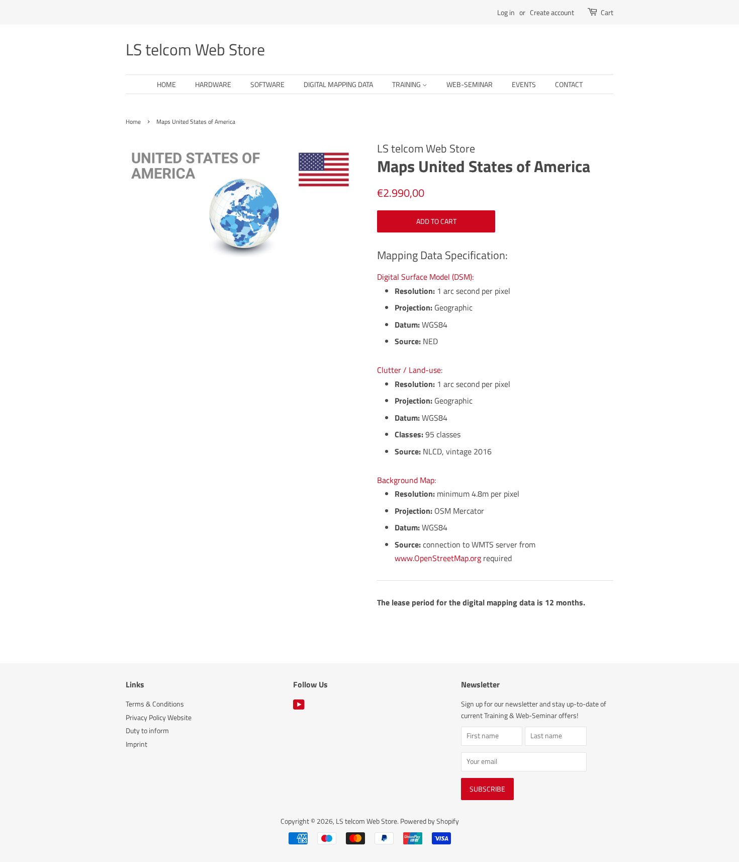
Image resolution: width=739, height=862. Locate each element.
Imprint (136, 744)
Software (267, 84)
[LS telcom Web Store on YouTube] (299, 706)
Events (524, 84)
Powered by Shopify (429, 821)
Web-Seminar (469, 84)
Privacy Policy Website (159, 718)
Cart (607, 12)
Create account (552, 12)
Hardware (213, 84)
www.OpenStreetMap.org (438, 558)
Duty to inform (147, 731)
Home (166, 84)
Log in (506, 12)
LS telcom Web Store (195, 49)
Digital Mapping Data (338, 84)
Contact (569, 84)
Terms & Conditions (155, 704)
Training (407, 84)
